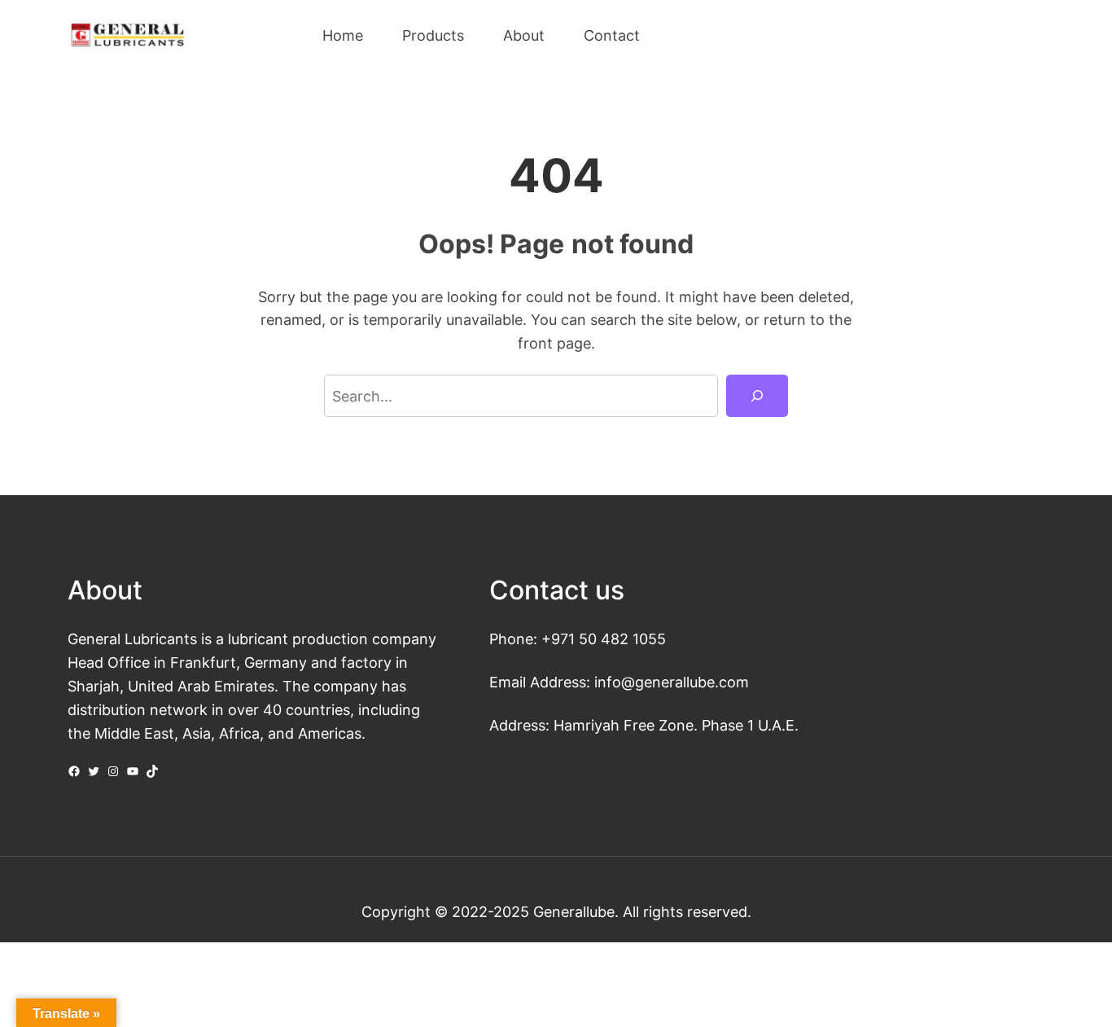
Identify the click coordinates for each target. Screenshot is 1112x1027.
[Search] (757, 396)
